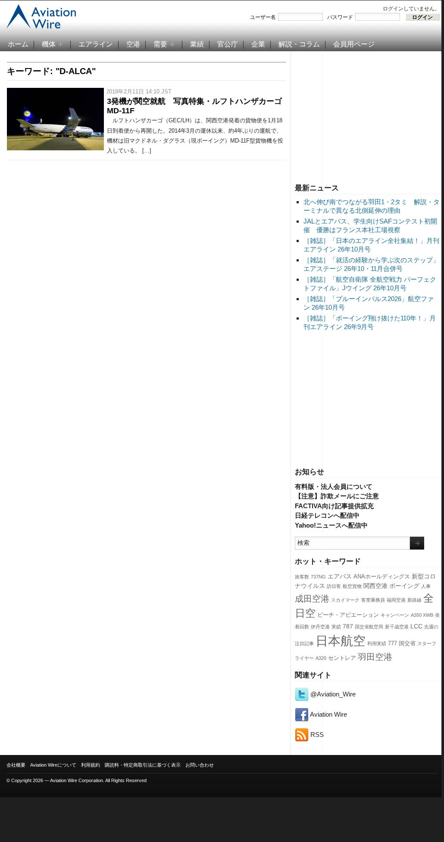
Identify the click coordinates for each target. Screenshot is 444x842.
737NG (318, 576)
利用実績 (376, 643)
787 (348, 626)
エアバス (340, 576)
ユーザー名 (263, 17)
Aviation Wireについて (53, 764)
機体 (49, 44)
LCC (416, 626)
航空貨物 (352, 586)
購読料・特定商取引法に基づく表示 (143, 764)
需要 (160, 44)
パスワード (340, 17)
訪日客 (334, 586)
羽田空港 (375, 657)
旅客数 (302, 576)
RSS (316, 734)
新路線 (414, 600)
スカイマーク (345, 600)
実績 (336, 626)
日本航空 (341, 641)
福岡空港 (396, 600)
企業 (258, 44)
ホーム (18, 44)
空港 (133, 44)
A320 (321, 658)
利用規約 (90, 764)
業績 (197, 44)
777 (392, 643)
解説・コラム (299, 44)
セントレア (342, 658)
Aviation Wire (328, 714)
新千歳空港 (397, 626)
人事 (426, 586)
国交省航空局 (369, 626)
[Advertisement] (367, 116)
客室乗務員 (373, 600)
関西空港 (375, 585)
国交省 (407, 643)
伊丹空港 (320, 626)
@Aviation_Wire (332, 694)
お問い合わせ (199, 764)
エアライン (95, 44)
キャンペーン (395, 615)
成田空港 (312, 598)
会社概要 (15, 764)
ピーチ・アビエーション (348, 615)
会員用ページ (354, 44)
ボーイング (404, 585)
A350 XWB (422, 615)
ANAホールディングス (381, 577)
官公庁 (227, 44)
